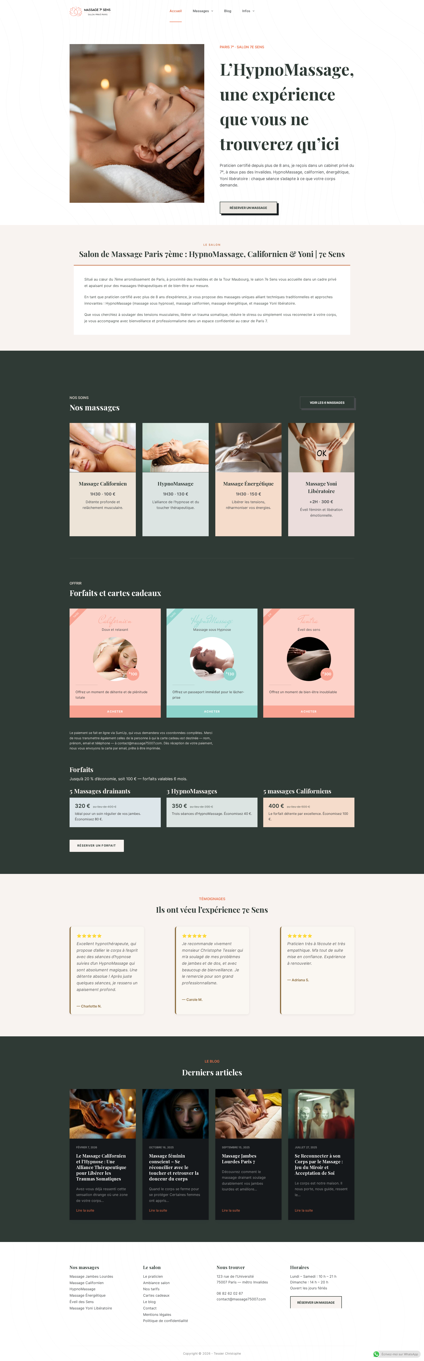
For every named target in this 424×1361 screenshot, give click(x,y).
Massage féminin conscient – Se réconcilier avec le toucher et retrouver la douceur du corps (174, 1167)
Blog (227, 11)
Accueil (176, 11)
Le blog (149, 1302)
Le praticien (153, 1276)
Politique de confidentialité (165, 1320)
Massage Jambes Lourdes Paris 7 (239, 1158)
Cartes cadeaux (156, 1295)
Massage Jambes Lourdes (91, 1276)
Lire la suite (85, 1210)
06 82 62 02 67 (230, 1293)
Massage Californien (87, 1283)
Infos (246, 11)
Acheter (115, 711)
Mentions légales (157, 1314)
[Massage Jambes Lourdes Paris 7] (248, 1114)
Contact (150, 1308)
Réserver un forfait (96, 845)
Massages (201, 11)
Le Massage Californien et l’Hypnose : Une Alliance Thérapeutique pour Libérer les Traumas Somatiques (101, 1167)
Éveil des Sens (82, 1302)
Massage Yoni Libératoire (91, 1308)
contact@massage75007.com (241, 1299)
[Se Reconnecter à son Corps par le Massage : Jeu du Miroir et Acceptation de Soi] (321, 1114)
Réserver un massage (316, 1302)
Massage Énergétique (88, 1295)
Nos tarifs (151, 1289)
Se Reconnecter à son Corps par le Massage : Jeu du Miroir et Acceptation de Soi (319, 1164)
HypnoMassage (82, 1289)
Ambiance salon (156, 1283)
